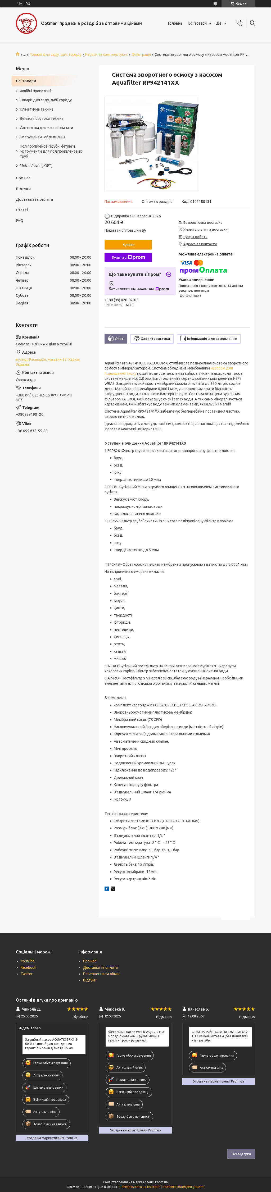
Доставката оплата (34, 199)
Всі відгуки (241, 1154)
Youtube (28, 961)
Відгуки (23, 188)
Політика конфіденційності (183, 1187)
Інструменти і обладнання (42, 137)
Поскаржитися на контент (139, 1187)
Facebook (28, 967)
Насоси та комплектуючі (106, 54)
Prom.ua (161, 1182)
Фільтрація (141, 54)
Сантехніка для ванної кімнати (46, 128)
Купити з (119, 257)
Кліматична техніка (36, 109)
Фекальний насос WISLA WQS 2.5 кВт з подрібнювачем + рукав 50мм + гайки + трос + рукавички (136, 1036)
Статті (22, 210)
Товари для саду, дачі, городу (56, 54)
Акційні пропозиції (35, 91)
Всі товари (197, 23)
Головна (175, 23)
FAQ (19, 220)
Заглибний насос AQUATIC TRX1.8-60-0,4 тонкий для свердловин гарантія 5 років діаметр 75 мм (51, 1044)
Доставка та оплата (100, 967)
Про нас (23, 178)
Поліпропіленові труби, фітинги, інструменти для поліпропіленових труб (51, 151)
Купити (128, 245)
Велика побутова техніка (41, 118)
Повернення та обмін (101, 974)
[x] (113, 889)
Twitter (27, 974)
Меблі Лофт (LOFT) (36, 165)
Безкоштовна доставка (202, 222)
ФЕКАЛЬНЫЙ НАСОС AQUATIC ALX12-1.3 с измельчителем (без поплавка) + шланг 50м (220, 1036)
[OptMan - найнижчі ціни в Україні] (26, 23)
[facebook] (107, 889)
